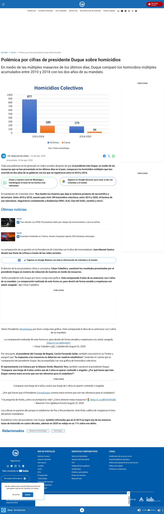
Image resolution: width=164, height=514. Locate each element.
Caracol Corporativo (45, 485)
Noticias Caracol (44, 456)
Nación (13, 52)
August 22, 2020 (77, 346)
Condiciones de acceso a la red (120, 456)
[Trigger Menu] (3, 4)
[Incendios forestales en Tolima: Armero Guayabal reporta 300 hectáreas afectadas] (8, 236)
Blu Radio (4, 52)
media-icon (82, 510)
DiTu (39, 472)
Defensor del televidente (80, 459)
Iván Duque (58, 431)
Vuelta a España (109, 11)
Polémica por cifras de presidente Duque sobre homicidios (40, 52)
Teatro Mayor (42, 478)
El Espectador (43, 475)
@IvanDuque (25, 329)
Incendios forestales (45, 11)
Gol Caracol (42, 463)
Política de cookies (116, 466)
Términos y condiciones (117, 469)
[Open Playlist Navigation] (162, 510)
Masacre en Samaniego (38, 431)
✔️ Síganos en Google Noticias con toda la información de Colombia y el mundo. (61, 260)
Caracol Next (42, 488)
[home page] (82, 4)
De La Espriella (61, 11)
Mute (139, 510)
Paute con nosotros (79, 475)
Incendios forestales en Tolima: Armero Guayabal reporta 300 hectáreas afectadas (57, 236)
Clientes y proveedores (80, 472)
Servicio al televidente (79, 456)
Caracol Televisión (44, 459)
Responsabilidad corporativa (119, 459)
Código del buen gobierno (81, 466)
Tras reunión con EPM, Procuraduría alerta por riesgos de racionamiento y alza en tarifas (60, 222)
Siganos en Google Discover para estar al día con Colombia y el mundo (90, 181)
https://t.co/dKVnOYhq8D (103, 399)
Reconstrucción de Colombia (90, 11)
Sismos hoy (73, 11)
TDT (73, 463)
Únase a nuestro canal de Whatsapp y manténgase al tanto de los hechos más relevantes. (27, 183)
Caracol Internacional (45, 482)
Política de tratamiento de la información (123, 463)
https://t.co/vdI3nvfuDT (59, 343)
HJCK (40, 469)
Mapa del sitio (77, 478)
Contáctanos (76, 469)
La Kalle (40, 466)
